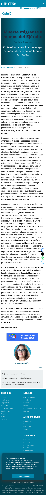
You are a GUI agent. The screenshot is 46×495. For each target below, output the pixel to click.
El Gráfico (27, 439)
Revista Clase (28, 445)
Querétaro (27, 400)
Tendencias (5, 411)
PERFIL (41, 367)
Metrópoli (4, 416)
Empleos (26, 424)
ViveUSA (26, 448)
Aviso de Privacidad (26, 468)
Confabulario (28, 450)
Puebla (26, 405)
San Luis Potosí (29, 397)
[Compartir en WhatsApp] (42, 258)
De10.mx (26, 442)
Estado (3, 397)
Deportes (4, 414)
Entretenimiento (7, 408)
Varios (25, 429)
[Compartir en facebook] (42, 250)
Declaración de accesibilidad (23, 482)
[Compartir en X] (42, 254)
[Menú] (43, 3)
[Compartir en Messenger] (42, 262)
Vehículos (27, 427)
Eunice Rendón (23, 42)
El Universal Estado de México (32, 409)
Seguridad (5, 403)
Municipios (5, 400)
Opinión (4, 419)
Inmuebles (27, 421)
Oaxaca (26, 403)
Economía (5, 405)
